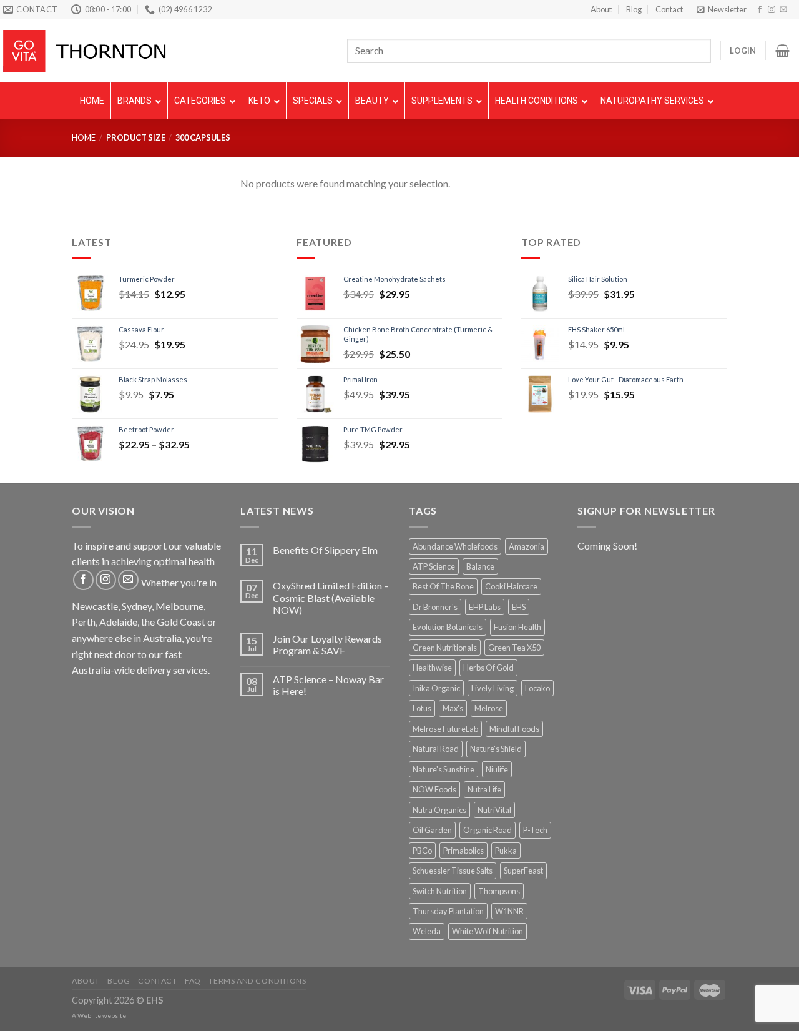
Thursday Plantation (448, 911)
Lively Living (492, 688)
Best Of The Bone (443, 586)
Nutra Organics (439, 810)
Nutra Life (484, 789)
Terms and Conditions (257, 980)
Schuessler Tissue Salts (453, 871)
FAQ (193, 980)
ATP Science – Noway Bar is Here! (328, 685)
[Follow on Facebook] (759, 10)
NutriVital (494, 810)
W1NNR (509, 911)
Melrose (488, 708)
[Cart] (782, 50)
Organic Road (487, 830)
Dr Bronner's (435, 607)
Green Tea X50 (514, 648)
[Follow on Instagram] (771, 10)
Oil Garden (432, 830)
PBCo (422, 851)
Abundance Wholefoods (455, 546)
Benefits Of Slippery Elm (325, 550)
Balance (480, 566)
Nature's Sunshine (443, 769)
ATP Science (434, 566)
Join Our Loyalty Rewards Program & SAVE (327, 644)
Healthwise (432, 668)
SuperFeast (523, 871)
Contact (669, 9)
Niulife (497, 769)
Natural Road (436, 749)
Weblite (89, 1015)
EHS (519, 607)
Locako (537, 688)
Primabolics (463, 851)
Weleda (427, 931)
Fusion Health (517, 627)
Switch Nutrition (440, 891)
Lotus (422, 708)
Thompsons (499, 891)
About (601, 9)
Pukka (506, 851)
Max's (453, 708)
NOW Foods (434, 789)
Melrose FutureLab (445, 729)
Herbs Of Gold (488, 668)
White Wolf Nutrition (487, 931)
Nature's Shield (496, 749)
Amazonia (526, 546)
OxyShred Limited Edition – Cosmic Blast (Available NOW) (331, 597)
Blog (634, 9)
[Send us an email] (783, 10)
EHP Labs (485, 607)
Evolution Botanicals (448, 627)
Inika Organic (436, 688)
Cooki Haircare (511, 586)
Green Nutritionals (445, 648)
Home (84, 137)
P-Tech (535, 830)
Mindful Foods (514, 729)
